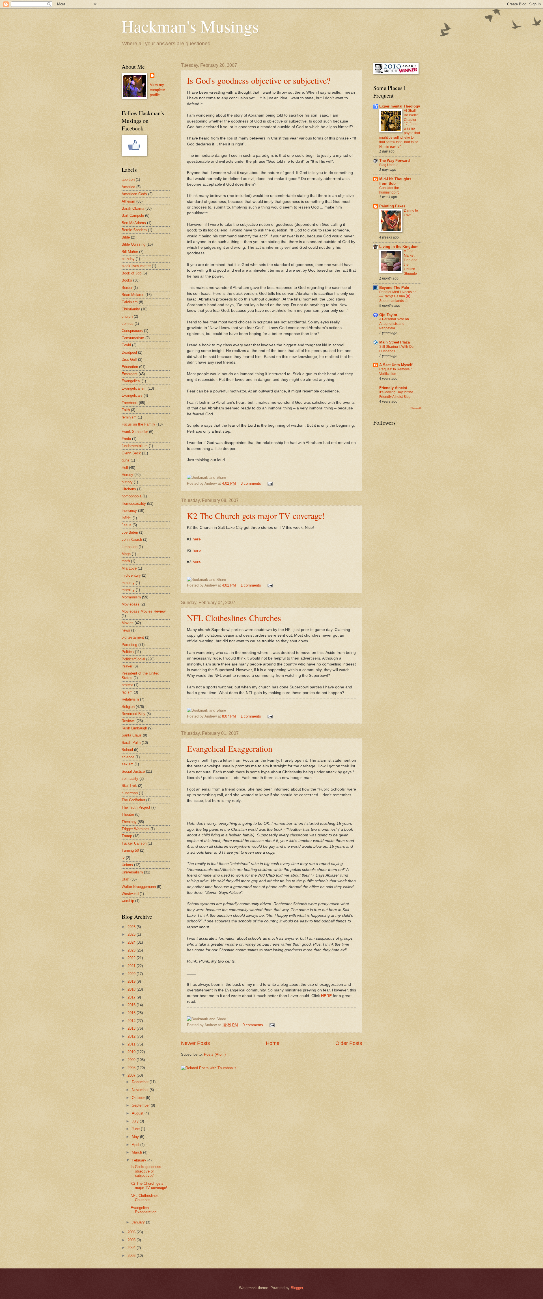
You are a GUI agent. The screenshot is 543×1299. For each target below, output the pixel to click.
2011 (132, 1044)
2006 (132, 1232)
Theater (128, 814)
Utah (125, 879)
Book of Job (131, 273)
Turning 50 (130, 850)
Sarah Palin (131, 742)
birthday (128, 259)
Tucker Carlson (134, 843)
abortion (128, 179)
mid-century (131, 575)
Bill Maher (130, 252)
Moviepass (130, 604)
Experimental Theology (399, 106)
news (126, 630)
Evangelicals (132, 395)
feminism (129, 417)
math (126, 561)
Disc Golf (129, 359)
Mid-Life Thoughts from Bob (395, 181)
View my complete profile (157, 90)
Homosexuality (134, 503)
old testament (133, 637)
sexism (127, 764)
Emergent (129, 374)
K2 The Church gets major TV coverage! (256, 515)
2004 (132, 1248)
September (141, 1105)
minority (128, 583)
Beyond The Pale (394, 287)
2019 (132, 981)
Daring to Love (411, 213)
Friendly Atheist (393, 388)
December (141, 1082)
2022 (132, 958)
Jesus (127, 525)
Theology (129, 822)
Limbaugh (129, 547)
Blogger (297, 1288)
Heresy (127, 475)
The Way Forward (394, 160)
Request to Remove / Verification (395, 371)
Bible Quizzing (133, 244)
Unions (127, 865)
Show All (415, 408)
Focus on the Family (138, 424)
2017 (132, 997)
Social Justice (133, 771)
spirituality (130, 778)
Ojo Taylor (388, 315)
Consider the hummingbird (389, 190)
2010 (132, 1052)
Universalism (132, 872)
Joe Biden (130, 532)
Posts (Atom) (215, 1054)
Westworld (130, 894)
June (136, 1129)
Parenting (129, 645)
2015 (132, 1013)
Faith (126, 410)
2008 (132, 1068)
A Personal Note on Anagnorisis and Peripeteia (394, 323)
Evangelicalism (134, 388)
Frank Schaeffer (135, 432)
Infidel (127, 518)
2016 (132, 1005)
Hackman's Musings (190, 26)
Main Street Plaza (394, 342)
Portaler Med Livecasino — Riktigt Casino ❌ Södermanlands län (398, 296)
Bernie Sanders (134, 230)
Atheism (128, 201)
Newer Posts (195, 1043)
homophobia (131, 496)
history (127, 482)
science (128, 757)
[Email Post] (269, 483)
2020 (132, 974)
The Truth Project (136, 807)
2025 (132, 934)
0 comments (253, 1025)
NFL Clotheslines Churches (234, 617)
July (136, 1121)
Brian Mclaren (133, 295)
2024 (132, 942)
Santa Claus (132, 735)
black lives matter (136, 266)
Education (130, 367)
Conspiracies (132, 330)
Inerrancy (129, 510)
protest (127, 685)
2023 (132, 950)
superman (130, 793)
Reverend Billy (133, 714)
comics (127, 323)
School (127, 750)
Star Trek (129, 785)
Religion (128, 707)
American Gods (134, 194)
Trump (127, 836)
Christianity (131, 309)
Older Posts (348, 1043)
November (141, 1090)
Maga (126, 554)
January (139, 1222)
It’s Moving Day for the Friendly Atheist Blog (396, 394)
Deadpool (129, 352)
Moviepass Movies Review (143, 611)
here (197, 539)
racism (127, 692)
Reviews (128, 721)
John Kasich (132, 539)
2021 (132, 966)
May (136, 1137)
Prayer (127, 666)
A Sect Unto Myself (395, 365)
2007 (132, 1075)
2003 (132, 1255)
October (139, 1098)
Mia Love (129, 568)
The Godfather (133, 800)
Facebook (130, 403)
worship (128, 901)
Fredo (126, 439)
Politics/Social (133, 659)
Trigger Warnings (135, 829)
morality (128, 590)
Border (127, 287)
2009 (132, 1060)
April (136, 1145)
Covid (126, 345)
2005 (132, 1240)
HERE (326, 996)
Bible (126, 237)
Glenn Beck (131, 453)
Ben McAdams (134, 223)
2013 (132, 1028)
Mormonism (131, 597)
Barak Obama (133, 208)
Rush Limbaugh (134, 728)
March (137, 1152)
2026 (132, 927)
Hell (125, 467)
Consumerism (133, 338)
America (128, 187)
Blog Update (388, 165)
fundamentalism (135, 446)
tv (123, 858)
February (139, 1160)
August (138, 1113)
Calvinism (130, 302)
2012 (132, 1036)
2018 (132, 989)
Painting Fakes (392, 206)
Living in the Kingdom (399, 246)
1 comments (251, 585)
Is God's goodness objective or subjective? (258, 80)
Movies (127, 623)
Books (127, 280)
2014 (132, 1021)
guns (126, 460)
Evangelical (131, 381)
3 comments (251, 483)
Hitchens (129, 489)
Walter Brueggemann (139, 886)
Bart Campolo (133, 215)
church (127, 316)
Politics (128, 652)
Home (272, 1043)
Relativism (130, 699)
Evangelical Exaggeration (229, 748)
